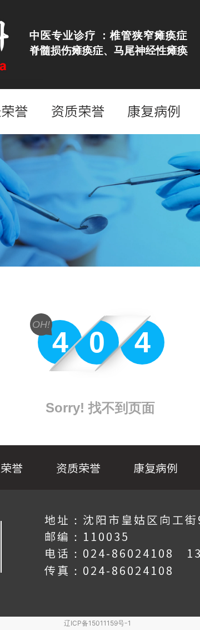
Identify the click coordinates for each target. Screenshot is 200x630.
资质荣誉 (77, 111)
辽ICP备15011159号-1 (97, 623)
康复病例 (154, 111)
